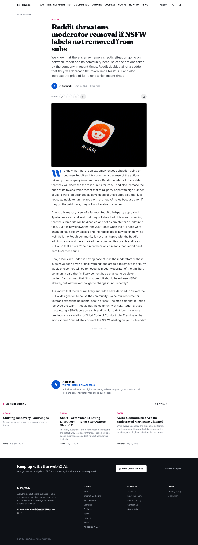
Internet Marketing (59, 4)
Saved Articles (134, 509)
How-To (134, 4)
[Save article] (144, 96)
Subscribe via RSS (132, 468)
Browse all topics (173, 468)
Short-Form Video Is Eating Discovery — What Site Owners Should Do (83, 421)
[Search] (179, 4)
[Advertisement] (99, 351)
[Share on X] (62, 96)
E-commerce (81, 4)
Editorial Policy (134, 500)
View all (160, 404)
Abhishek (66, 86)
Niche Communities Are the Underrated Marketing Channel (140, 419)
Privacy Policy (174, 491)
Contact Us (132, 504)
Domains (97, 4)
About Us (131, 491)
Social (122, 4)
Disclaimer (173, 496)
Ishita (5, 444)
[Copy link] (83, 96)
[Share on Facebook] (69, 96)
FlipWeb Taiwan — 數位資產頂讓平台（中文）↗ (36, 511)
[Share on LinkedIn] (76, 96)
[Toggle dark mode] (173, 5)
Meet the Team (134, 496)
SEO (42, 4)
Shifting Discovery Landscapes (26, 418)
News (145, 4)
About (163, 5)
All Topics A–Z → (92, 527)
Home (19, 15)
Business (110, 4)
